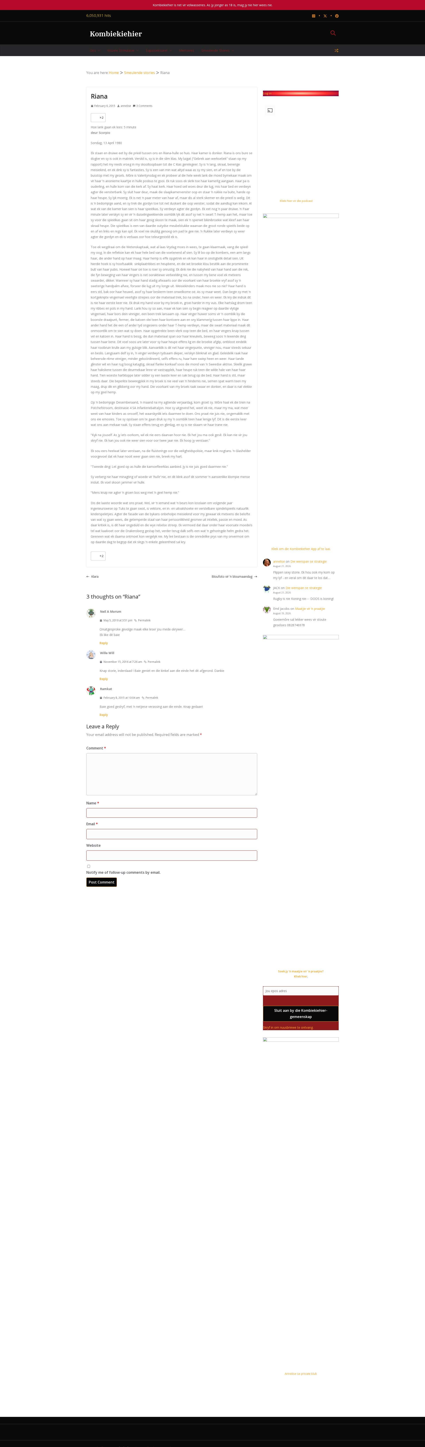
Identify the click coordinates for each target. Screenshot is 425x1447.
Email (92, 823)
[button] (98, 50)
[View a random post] (336, 50)
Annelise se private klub (301, 1374)
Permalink (144, 620)
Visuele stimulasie (120, 50)
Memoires (186, 50)
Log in (267, 93)
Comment (96, 748)
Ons (93, 50)
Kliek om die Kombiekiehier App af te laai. (300, 549)
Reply (104, 643)
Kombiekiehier (116, 33)
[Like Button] (95, 117)
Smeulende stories (215, 50)
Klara (95, 576)
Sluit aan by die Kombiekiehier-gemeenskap (300, 1013)
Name (92, 803)
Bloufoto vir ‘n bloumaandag (232, 576)
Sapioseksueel (156, 50)
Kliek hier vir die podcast (296, 201)
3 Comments (144, 106)
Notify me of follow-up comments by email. (123, 872)
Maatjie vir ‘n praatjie (310, 608)
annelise (126, 106)
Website (93, 845)
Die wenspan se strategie (308, 561)
